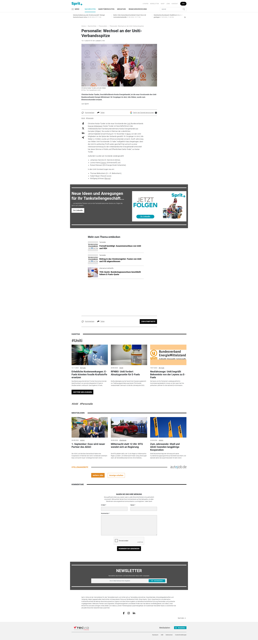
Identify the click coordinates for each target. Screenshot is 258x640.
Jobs (168, 3)
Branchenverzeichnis (138, 9)
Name (132, 505)
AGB (162, 635)
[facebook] (123, 613)
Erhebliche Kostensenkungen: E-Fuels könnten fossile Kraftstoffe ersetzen (89, 374)
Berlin (129, 134)
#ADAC (82, 440)
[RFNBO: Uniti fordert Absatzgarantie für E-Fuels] (129, 355)
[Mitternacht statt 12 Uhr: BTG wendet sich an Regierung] (129, 427)
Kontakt (175, 3)
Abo (183, 3)
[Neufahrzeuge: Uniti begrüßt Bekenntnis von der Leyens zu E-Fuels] (168, 355)
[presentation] (184, 17)
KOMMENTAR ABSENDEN (129, 549)
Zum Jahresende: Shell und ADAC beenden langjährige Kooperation (165, 447)
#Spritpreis (122, 440)
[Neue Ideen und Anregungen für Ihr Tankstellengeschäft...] (159, 206)
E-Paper (145, 3)
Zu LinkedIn (78, 210)
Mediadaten (164, 627)
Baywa (107, 178)
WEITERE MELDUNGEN (82, 392)
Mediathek (121, 9)
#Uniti (77, 340)
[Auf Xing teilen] (83, 137)
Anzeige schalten (116, 475)
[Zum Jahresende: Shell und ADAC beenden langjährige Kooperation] (168, 427)
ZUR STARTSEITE (148, 321)
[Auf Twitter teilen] (83, 128)
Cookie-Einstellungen (180, 635)
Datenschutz (169, 635)
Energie (91, 126)
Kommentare (89, 113)
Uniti (128, 124)
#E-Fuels (83, 368)
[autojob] (178, 467)
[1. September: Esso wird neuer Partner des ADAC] (90, 427)
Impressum (155, 635)
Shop (162, 3)
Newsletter (154, 3)
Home (83, 26)
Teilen (102, 113)
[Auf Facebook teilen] (83, 123)
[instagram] (128, 613)
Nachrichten (90, 9)
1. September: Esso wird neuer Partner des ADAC (88, 445)
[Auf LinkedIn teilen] (83, 133)
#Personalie (86, 403)
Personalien (103, 26)
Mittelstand (98, 126)
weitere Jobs (98, 475)
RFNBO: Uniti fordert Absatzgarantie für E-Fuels (125, 373)
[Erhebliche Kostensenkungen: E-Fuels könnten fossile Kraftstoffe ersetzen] (90, 355)
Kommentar (105, 513)
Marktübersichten (106, 9)
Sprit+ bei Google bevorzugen (143, 113)
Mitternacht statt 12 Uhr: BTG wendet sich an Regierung (127, 445)
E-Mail (103, 505)
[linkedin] (134, 613)
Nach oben (181, 618)
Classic (103, 163)
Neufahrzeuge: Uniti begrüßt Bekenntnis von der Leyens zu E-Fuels (167, 374)
